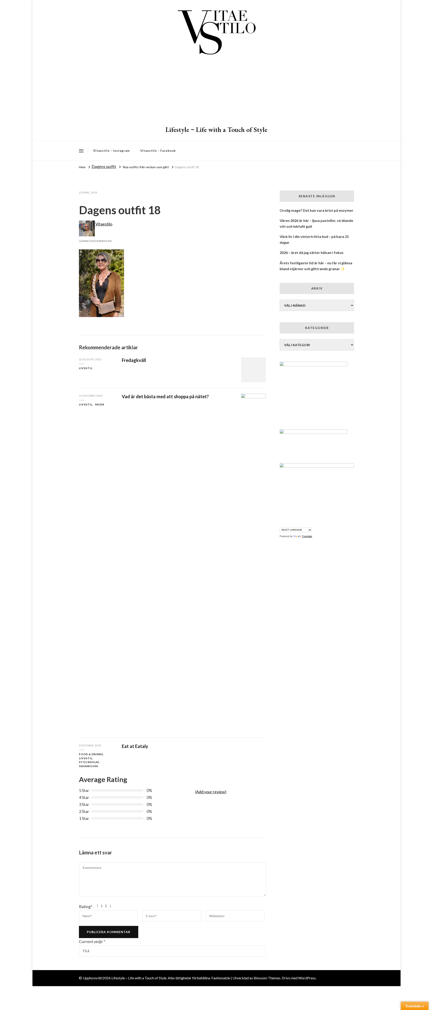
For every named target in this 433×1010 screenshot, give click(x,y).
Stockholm (89, 762)
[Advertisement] (216, 91)
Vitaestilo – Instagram (111, 150)
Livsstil (85, 368)
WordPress (307, 978)
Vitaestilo (103, 223)
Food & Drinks (91, 754)
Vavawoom (88, 766)
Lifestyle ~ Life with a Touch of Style (216, 129)
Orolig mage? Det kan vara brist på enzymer (316, 210)
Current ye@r (92, 941)
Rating (85, 906)
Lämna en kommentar (95, 241)
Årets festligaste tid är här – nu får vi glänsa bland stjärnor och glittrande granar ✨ (316, 266)
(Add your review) (210, 791)
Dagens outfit (104, 166)
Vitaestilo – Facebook (158, 150)
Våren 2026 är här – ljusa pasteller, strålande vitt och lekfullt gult (316, 223)
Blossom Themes (267, 978)
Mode (99, 404)
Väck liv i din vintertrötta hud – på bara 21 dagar (314, 239)
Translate (307, 536)
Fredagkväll (134, 360)
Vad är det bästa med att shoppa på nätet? (165, 396)
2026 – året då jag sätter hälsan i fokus (311, 252)
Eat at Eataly (135, 746)
